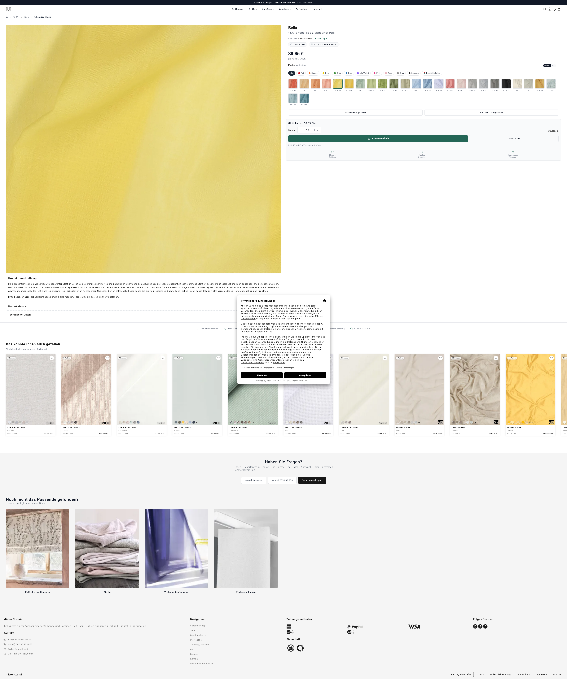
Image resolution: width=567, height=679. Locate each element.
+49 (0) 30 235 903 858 (20, 644)
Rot (302, 73)
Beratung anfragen (312, 480)
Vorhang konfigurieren (355, 112)
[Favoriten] (554, 9)
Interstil (317, 9)
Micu (26, 17)
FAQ (192, 649)
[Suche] (545, 9)
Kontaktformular (254, 480)
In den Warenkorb (380, 138)
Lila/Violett (364, 73)
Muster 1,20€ (514, 138)
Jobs (192, 630)
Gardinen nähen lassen (202, 663)
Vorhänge (267, 9)
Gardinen (284, 9)
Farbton (547, 65)
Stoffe (252, 9)
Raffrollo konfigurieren (491, 112)
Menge (423, 130)
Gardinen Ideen (198, 635)
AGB (482, 674)
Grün (339, 73)
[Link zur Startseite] (8, 9)
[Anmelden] (550, 9)
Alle (291, 73)
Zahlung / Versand (200, 644)
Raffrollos (301, 9)
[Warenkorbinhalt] (559, 9)
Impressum (542, 674)
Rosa (390, 73)
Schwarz (415, 73)
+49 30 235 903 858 (285, 2)
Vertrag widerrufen (461, 674)
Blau (350, 73)
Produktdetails (17, 306)
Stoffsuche (237, 9)
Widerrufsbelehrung (500, 674)
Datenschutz (523, 674)
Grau (402, 73)
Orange (314, 73)
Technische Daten (19, 314)
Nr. (553, 65)
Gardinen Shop (198, 626)
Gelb (327, 73)
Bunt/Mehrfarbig (433, 73)
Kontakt (194, 659)
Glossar (194, 654)
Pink (378, 73)
